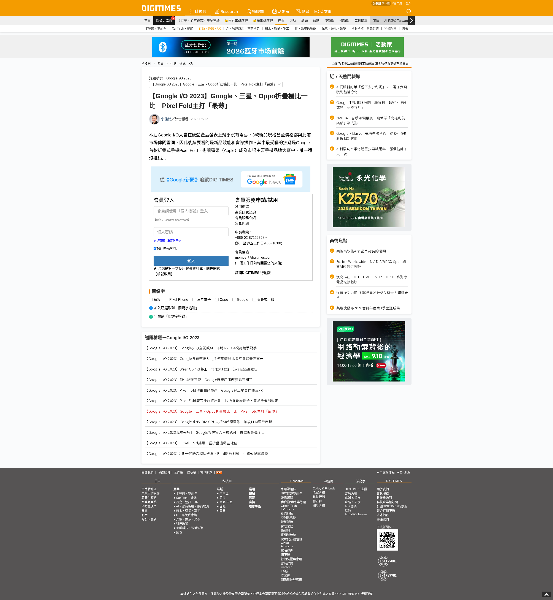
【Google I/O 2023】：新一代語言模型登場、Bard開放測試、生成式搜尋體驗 (206, 453)
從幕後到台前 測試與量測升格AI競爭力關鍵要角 (372, 295)
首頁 (147, 20)
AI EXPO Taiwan (396, 20)
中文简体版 (387, 472)
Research (229, 11)
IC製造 (285, 575)
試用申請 (242, 207)
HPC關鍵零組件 (291, 493)
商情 (376, 20)
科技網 (200, 11)
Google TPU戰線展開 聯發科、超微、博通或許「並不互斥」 (371, 105)
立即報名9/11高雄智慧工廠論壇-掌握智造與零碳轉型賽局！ (372, 63)
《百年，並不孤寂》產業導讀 (198, 20)
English (405, 472)
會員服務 (383, 493)
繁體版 (377, 3)
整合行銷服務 (386, 510)
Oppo (224, 299)
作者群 (317, 501)
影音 (304, 11)
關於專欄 (319, 505)
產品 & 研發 (353, 502)
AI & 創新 (351, 506)
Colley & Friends (324, 488)
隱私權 (191, 472)
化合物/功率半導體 (293, 502)
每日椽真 (360, 20)
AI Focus (287, 546)
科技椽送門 (149, 506)
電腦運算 (287, 550)
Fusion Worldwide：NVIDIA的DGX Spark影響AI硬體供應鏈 (371, 264)
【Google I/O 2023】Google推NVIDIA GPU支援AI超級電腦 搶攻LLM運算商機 (208, 421)
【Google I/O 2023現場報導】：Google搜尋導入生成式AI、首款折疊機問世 (205, 432)
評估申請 (396, 3)
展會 (144, 510)
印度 (222, 497)
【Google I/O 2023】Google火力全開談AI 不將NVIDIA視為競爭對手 (201, 347)
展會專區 (255, 506)
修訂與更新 (149, 519)
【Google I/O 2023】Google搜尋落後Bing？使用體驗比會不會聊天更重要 (204, 358)
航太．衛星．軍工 (277, 28)
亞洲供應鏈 (288, 517)
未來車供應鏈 (238, 20)
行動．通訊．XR (210, 28)
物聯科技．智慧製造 (365, 28)
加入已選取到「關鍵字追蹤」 (176, 308)
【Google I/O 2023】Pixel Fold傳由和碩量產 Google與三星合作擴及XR (204, 390)
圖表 (405, 28)
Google (242, 299)
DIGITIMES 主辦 (356, 489)
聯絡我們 (383, 519)
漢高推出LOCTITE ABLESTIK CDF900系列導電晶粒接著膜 (371, 279)
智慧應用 (351, 493)
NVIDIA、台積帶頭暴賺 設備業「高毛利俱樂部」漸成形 (370, 120)
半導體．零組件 (155, 28)
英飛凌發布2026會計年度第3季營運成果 (368, 307)
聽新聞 (344, 20)
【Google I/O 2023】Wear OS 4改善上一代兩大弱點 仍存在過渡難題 (201, 369)
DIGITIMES (394, 481)
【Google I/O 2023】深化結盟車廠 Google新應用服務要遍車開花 (199, 379)
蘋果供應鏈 (265, 20)
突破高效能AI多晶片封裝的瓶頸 (361, 250)
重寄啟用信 (174, 240)
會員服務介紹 (245, 218)
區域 (293, 20)
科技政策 (390, 28)
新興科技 (287, 513)
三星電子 (204, 299)
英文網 (326, 11)
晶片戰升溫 (149, 489)
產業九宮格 (149, 502)
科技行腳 (319, 497)
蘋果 (157, 299)
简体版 (386, 3)
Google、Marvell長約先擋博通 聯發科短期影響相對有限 (372, 136)
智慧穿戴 (287, 563)
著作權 (178, 472)
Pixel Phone (178, 299)
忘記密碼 (159, 240)
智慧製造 (287, 522)
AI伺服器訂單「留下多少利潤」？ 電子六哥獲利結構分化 (371, 89)
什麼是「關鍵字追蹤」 (171, 316)
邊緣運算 (287, 497)
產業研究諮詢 (245, 212)
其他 (348, 510)
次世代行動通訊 (291, 539)
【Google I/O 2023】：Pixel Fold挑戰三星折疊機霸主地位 (191, 442)
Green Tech (289, 505)
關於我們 (147, 472)
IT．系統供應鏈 (305, 28)
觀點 (316, 20)
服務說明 (164, 472)
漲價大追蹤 (165, 20)
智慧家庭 (287, 526)
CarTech (286, 567)
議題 (304, 20)
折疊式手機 (265, 299)
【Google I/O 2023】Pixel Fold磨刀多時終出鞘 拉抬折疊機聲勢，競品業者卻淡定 (211, 400)
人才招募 (383, 515)
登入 (408, 3)
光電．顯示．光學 (334, 28)
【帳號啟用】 (164, 274)
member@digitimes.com (253, 257)
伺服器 (285, 554)
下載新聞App (385, 527)
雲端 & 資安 (353, 497)
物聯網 (285, 530)
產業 (281, 20)
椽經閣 (258, 11)
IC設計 (285, 571)
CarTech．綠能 (182, 28)
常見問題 (242, 223)
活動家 (283, 11)
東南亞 (224, 493)
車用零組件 (288, 489)
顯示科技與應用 (291, 579)
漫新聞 (329, 20)
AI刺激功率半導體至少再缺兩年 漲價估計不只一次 (371, 151)
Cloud (285, 543)
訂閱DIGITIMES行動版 (392, 506)
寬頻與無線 (288, 535)
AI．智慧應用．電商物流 (242, 28)
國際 (222, 506)
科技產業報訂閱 (387, 502)
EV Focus (287, 509)
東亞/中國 (225, 502)
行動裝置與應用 (291, 559)
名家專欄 (319, 492)
